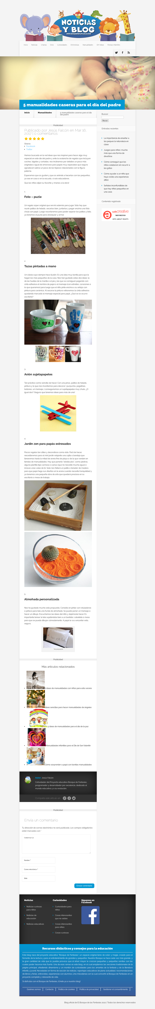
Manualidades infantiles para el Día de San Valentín (68, 745)
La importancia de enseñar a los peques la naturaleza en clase (116, 141)
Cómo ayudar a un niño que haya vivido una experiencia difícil (116, 177)
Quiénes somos (34, 989)
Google (64, 798)
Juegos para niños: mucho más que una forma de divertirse (116, 153)
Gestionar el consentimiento (115, 989)
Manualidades (88, 45)
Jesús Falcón (58, 130)
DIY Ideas (100, 45)
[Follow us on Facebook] (122, 52)
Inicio (26, 45)
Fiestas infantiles (114, 45)
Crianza (43, 45)
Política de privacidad (89, 989)
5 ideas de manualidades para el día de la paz (68, 726)
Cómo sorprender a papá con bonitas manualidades (68, 765)
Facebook (69, 798)
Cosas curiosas (62, 933)
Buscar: (105, 114)
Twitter (74, 798)
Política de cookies (66, 989)
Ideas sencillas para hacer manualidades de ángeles (68, 707)
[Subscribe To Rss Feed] (129, 52)
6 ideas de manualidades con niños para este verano (68, 688)
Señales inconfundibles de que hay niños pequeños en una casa (116, 188)
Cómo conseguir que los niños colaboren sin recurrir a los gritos (117, 165)
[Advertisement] (77, 77)
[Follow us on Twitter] (116, 52)
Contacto (49, 989)
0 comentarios (46, 133)
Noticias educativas (35, 924)
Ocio (52, 45)
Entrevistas (75, 45)
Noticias (34, 45)
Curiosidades (62, 45)
